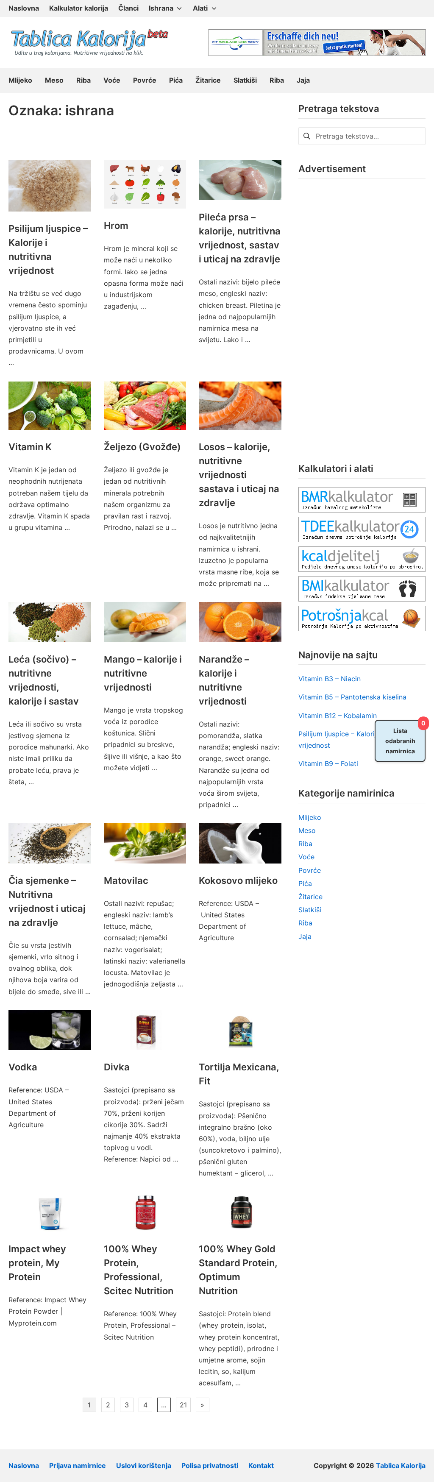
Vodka (22, 1066)
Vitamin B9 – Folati (328, 763)
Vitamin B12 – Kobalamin (337, 715)
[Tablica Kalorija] (89, 42)
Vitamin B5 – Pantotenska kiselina (352, 697)
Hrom (116, 225)
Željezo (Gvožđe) (142, 446)
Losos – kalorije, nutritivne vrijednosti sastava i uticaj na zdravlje (239, 474)
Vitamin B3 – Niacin (329, 678)
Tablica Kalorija (401, 1465)
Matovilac (126, 880)
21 (183, 1405)
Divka (117, 1066)
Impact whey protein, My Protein (37, 1262)
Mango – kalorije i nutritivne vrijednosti (143, 673)
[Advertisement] (362, 314)
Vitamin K (30, 446)
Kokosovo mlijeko (238, 880)
